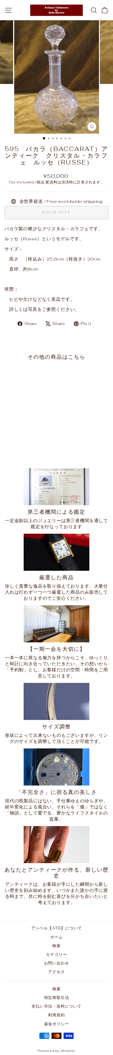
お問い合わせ (56, 963)
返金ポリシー (56, 1023)
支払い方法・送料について (56, 1006)
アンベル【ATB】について (56, 928)
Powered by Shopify (56, 1050)
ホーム (56, 936)
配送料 (51, 182)
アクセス (56, 971)
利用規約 (56, 1014)
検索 (56, 945)
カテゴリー (56, 954)
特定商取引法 (56, 997)
